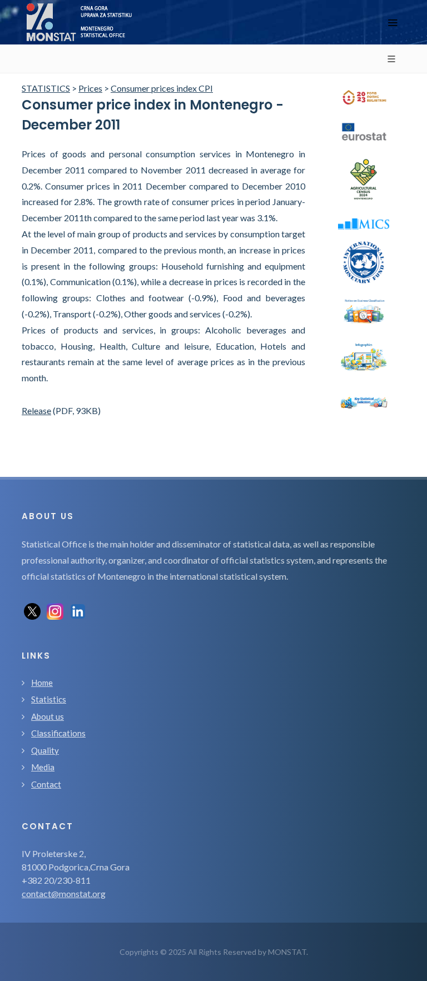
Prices (90, 88)
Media (42, 767)
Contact (46, 784)
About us (47, 716)
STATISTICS (46, 88)
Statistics (48, 699)
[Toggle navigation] (392, 22)
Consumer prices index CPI (162, 88)
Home (42, 683)
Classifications (58, 733)
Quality (45, 750)
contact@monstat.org (64, 893)
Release (36, 410)
